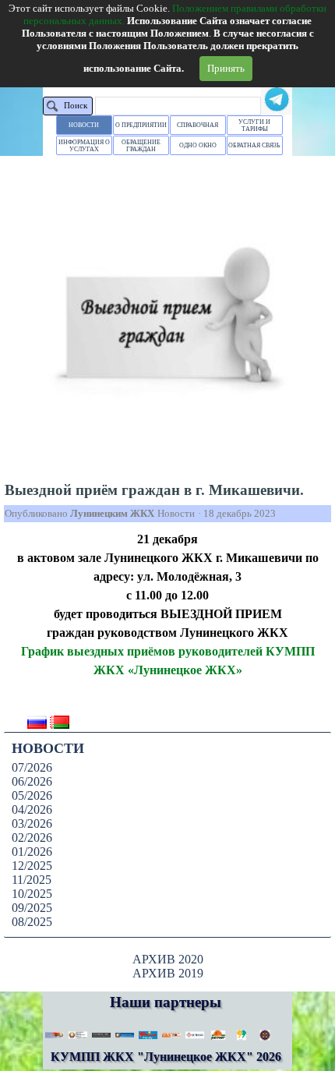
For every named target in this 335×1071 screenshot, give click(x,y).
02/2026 (32, 837)
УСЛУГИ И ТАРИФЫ (254, 125)
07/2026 (32, 767)
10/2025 (32, 893)
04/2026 (32, 809)
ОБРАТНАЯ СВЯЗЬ (254, 145)
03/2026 (32, 823)
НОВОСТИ (84, 125)
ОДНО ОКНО (198, 145)
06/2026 (32, 781)
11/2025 (31, 879)
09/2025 (32, 907)
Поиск (75, 105)
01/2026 (32, 851)
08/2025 (32, 921)
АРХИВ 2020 (167, 959)
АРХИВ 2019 (167, 973)
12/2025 (32, 865)
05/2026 (32, 795)
